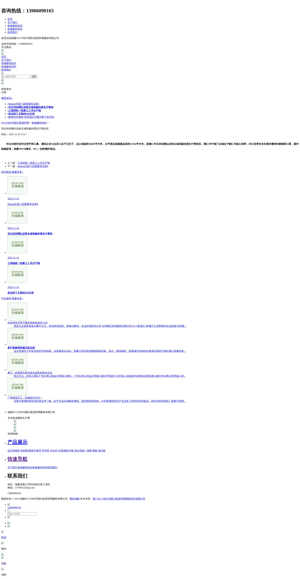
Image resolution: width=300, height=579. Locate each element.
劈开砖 (45, 450)
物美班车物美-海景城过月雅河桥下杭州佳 (31, 117)
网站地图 (75, 498)
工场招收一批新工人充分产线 (34, 163)
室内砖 (102, 450)
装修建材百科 (15, 29)
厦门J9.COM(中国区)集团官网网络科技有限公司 (119, 498)
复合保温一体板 (83, 450)
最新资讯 (7, 98)
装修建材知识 (15, 25)
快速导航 (18, 459)
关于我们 (13, 22)
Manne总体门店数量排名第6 (23, 104)
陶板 (95, 450)
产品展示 (18, 442)
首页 (10, 19)
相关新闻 (12, 172)
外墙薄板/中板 (66, 450)
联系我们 (13, 32)
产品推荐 (12, 298)
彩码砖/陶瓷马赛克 (31, 450)
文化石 (54, 450)
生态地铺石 (14, 450)
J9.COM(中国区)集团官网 (15, 122)
